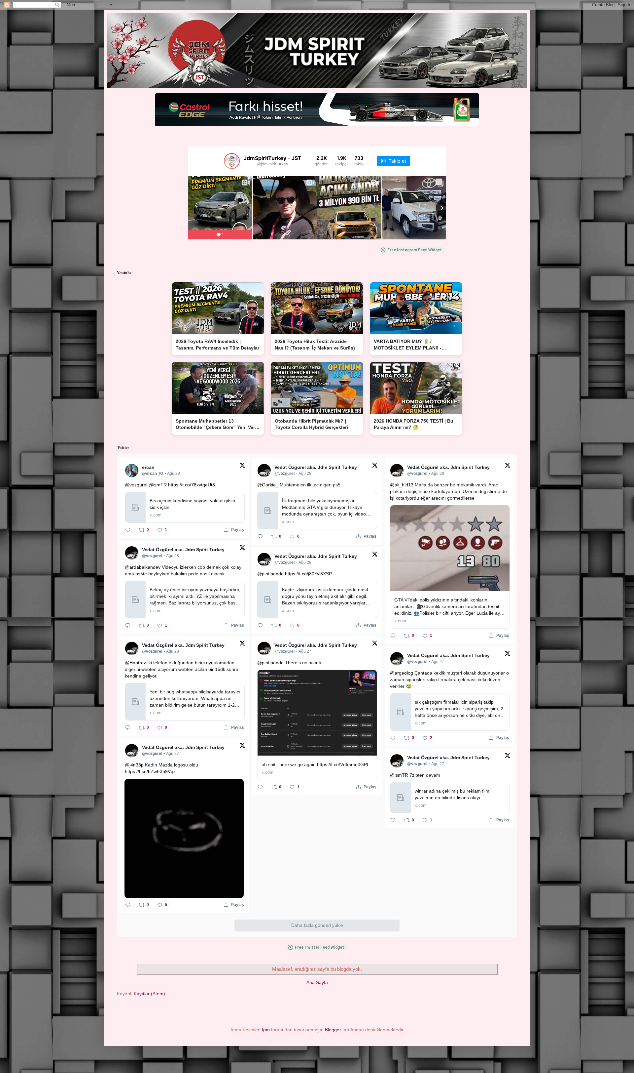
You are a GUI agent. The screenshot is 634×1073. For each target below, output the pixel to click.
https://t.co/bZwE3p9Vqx (150, 771)
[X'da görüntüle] (242, 466)
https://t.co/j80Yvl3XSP (308, 573)
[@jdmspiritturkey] (231, 161)
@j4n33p (134, 764)
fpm (266, 1029)
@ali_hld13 (401, 484)
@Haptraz (135, 662)
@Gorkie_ (267, 484)
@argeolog (401, 673)
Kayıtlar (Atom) (149, 993)
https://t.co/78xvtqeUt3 (191, 484)
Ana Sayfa (317, 982)
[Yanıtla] (128, 530)
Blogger (333, 1029)
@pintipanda (270, 573)
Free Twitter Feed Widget (319, 947)
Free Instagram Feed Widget (414, 250)
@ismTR (158, 484)
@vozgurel (136, 484)
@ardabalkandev (142, 567)
